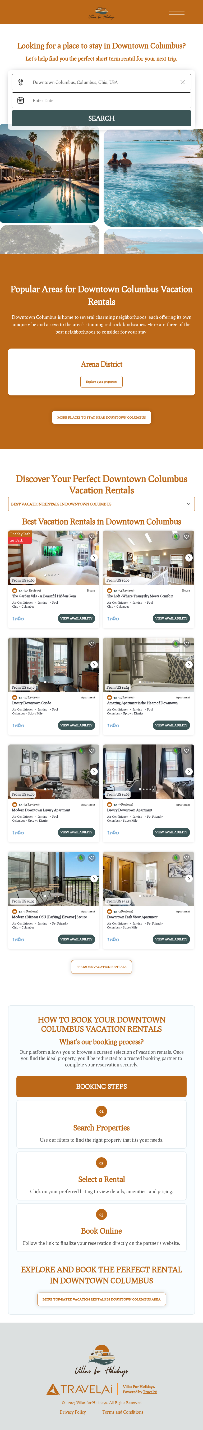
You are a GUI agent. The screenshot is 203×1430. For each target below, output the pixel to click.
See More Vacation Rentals (101, 967)
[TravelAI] (79, 1389)
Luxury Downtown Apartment (129, 810)
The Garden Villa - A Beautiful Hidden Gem (44, 596)
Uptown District (133, 713)
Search (101, 118)
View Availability (77, 618)
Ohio (15, 606)
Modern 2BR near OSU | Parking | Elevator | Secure (49, 917)
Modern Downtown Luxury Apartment (41, 810)
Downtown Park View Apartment (132, 917)
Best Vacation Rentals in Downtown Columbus (61, 504)
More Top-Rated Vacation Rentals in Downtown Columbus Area (101, 1299)
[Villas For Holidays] (101, 1359)
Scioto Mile (35, 713)
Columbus (27, 606)
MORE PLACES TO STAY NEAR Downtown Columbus (102, 417)
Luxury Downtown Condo (31, 703)
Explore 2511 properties (101, 382)
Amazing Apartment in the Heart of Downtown (142, 703)
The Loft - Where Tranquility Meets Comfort (140, 596)
